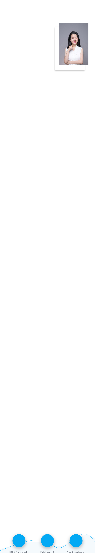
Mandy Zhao (14, 4)
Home (69, 4)
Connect (86, 4)
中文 (76, 4)
